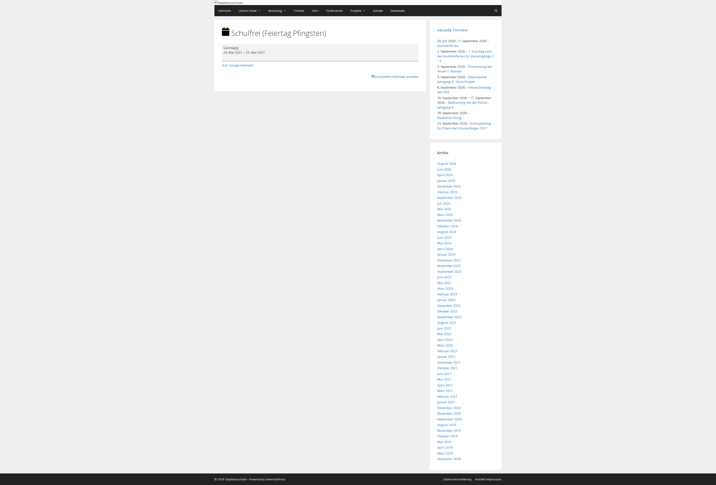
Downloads (397, 10)
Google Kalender (241, 65)
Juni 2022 (444, 328)
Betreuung (275, 10)
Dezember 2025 (449, 186)
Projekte (355, 10)
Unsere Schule (247, 10)
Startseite (224, 10)
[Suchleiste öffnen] (496, 10)
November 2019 (449, 430)
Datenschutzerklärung (457, 479)
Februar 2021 (447, 396)
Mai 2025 (444, 209)
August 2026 (446, 163)
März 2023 (445, 288)
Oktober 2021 (447, 368)
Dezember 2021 (449, 362)
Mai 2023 (444, 283)
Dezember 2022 (449, 305)
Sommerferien (447, 46)
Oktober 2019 (447, 436)
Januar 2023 (446, 300)
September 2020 (449, 419)
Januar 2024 (446, 254)
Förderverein (334, 10)
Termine (298, 10)
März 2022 (445, 345)
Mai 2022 (444, 334)
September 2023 (449, 271)
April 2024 (445, 249)
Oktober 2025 (447, 192)
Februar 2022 (447, 351)
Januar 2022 (446, 356)
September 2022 (449, 317)
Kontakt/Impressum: (488, 479)
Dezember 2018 (449, 459)
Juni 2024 (444, 237)
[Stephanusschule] (228, 2)
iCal (224, 65)
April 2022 (445, 340)
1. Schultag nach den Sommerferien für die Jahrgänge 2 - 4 (465, 56)
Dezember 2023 (449, 260)
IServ (315, 10)
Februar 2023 (447, 294)
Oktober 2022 (447, 311)
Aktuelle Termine (452, 30)
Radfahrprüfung (449, 118)
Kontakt (378, 10)
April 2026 (445, 175)
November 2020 (449, 413)
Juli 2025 (443, 203)
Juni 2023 (444, 277)
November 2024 (449, 220)
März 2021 (445, 391)
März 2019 (445, 453)
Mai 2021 (444, 379)
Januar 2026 (446, 181)
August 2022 (446, 322)
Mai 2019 (444, 442)
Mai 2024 (444, 243)
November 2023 (449, 266)
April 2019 (445, 447)
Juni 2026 (444, 169)
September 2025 (449, 197)
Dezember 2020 (449, 408)
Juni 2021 (444, 374)
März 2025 (445, 215)
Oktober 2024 (447, 226)
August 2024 (446, 232)
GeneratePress (275, 479)
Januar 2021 (446, 402)
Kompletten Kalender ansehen (396, 76)
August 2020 (446, 425)
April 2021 (445, 385)
